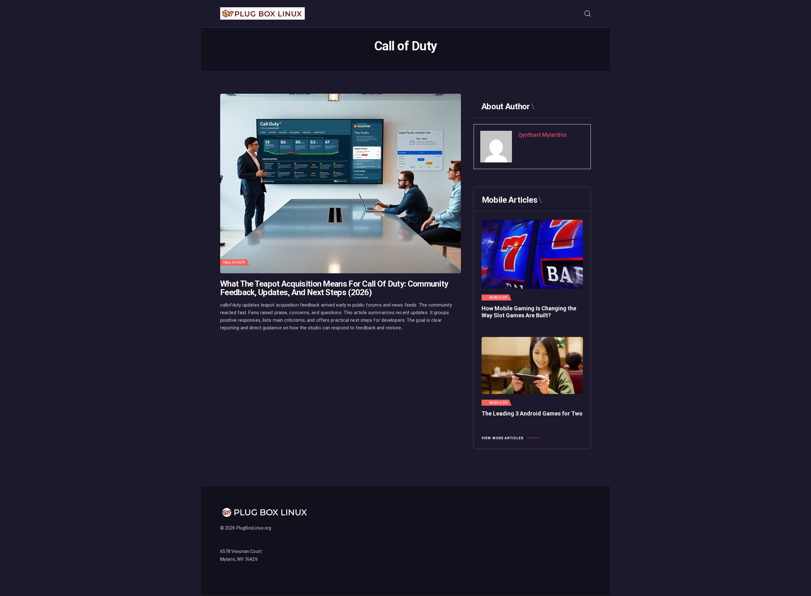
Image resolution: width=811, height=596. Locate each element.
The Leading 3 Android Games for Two (532, 413)
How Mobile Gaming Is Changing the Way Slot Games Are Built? (529, 312)
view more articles (503, 438)
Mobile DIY (498, 297)
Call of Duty (234, 262)
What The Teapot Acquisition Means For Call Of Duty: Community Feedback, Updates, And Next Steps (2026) (334, 288)
